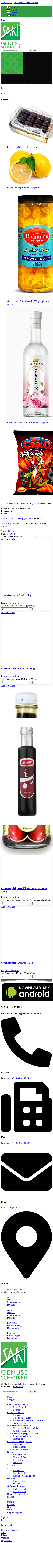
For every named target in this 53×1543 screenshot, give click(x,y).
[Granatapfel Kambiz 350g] (26, 771)
